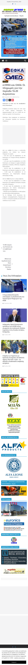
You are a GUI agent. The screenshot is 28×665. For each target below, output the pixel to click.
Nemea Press (16, 97)
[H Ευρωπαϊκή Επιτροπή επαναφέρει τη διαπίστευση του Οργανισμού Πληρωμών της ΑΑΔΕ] (14, 280)
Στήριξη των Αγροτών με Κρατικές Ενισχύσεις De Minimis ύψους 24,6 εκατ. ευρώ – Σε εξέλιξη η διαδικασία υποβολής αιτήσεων (13, 359)
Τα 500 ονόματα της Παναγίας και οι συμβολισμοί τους (7, 248)
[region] (14, 656)
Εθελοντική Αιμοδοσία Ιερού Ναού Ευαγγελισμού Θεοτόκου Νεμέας (6, 264)
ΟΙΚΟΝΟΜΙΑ (5, 81)
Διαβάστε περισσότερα (19, 658)
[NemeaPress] (3, 60)
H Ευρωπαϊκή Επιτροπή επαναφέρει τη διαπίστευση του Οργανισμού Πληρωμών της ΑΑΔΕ (13, 297)
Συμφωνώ (14, 662)
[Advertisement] (14, 134)
